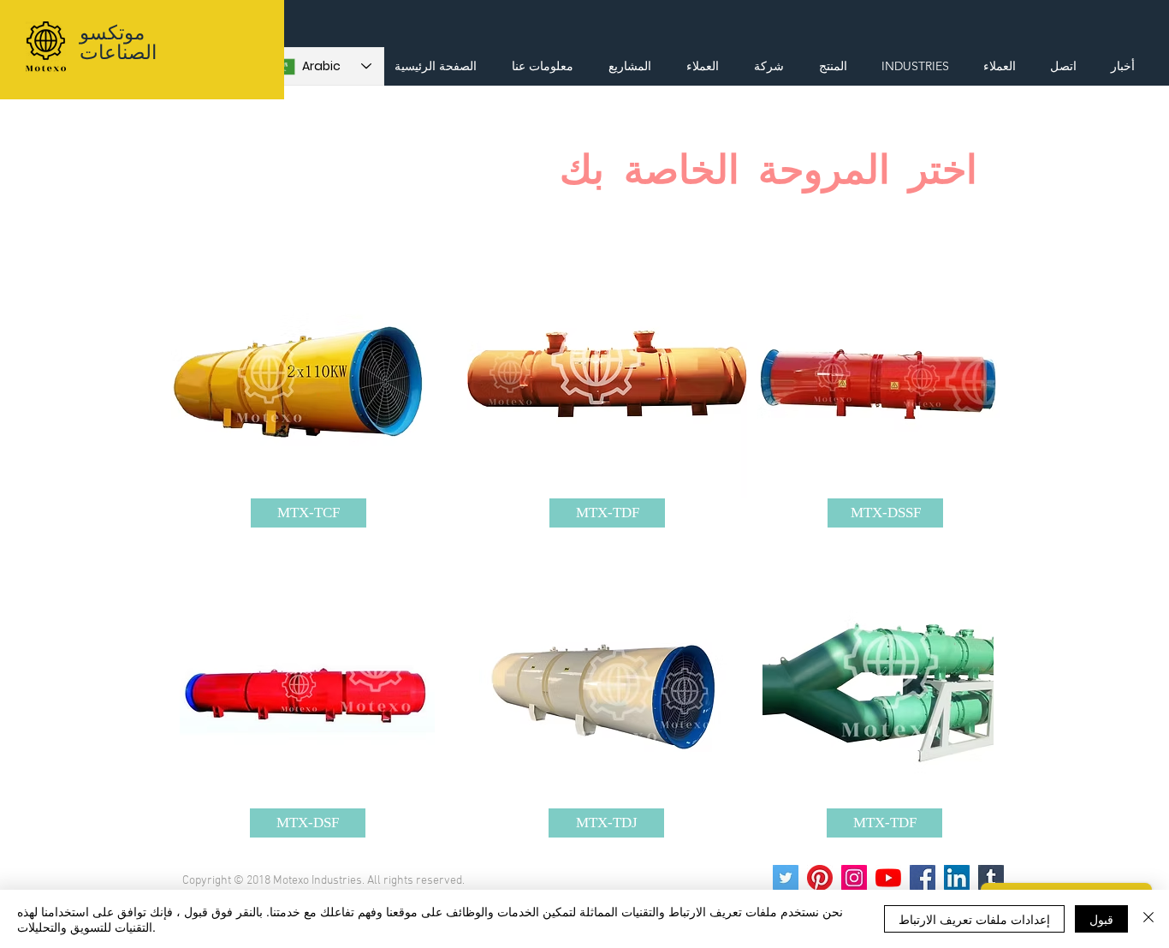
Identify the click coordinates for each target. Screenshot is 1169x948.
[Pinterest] (820, 878)
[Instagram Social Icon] (854, 878)
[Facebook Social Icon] (922, 878)
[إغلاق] (1148, 918)
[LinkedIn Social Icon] (957, 878)
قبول (1101, 918)
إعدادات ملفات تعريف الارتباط (974, 918)
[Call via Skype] (1126, 27)
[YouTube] (888, 878)
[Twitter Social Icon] (785, 878)
